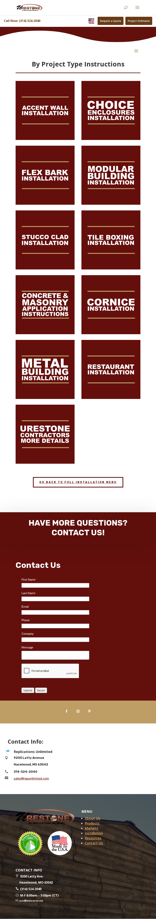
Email (25, 606)
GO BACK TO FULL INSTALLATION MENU (78, 482)
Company (27, 633)
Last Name (28, 593)
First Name (29, 579)
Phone (26, 620)
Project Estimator (139, 21)
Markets (91, 828)
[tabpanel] (30, 843)
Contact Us (94, 843)
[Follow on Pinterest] (89, 711)
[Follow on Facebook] (67, 711)
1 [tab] (44, 860)
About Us (92, 818)
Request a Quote (110, 21)
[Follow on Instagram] (78, 711)
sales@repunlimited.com (31, 778)
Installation (94, 833)
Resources (93, 838)
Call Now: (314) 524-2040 (22, 21)
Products (92, 823)
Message (27, 647)
